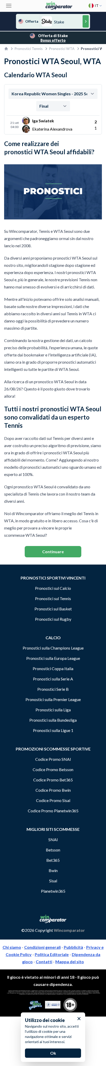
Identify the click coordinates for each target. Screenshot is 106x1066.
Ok (53, 1053)
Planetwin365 (53, 891)
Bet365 (53, 860)
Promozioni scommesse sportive (53, 748)
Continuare (53, 551)
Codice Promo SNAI (53, 759)
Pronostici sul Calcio (53, 588)
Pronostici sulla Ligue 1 (53, 730)
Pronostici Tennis (28, 48)
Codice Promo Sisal (53, 800)
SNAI (53, 839)
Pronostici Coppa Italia (53, 668)
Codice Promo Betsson (53, 769)
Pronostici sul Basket (53, 608)
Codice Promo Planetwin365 (53, 810)
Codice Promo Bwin (53, 790)
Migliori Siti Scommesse (53, 829)
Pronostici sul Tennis (53, 598)
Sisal (53, 880)
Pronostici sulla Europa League (53, 658)
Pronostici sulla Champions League (53, 647)
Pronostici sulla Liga (53, 709)
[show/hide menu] (8, 5)
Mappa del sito (69, 961)
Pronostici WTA (62, 48)
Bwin (53, 870)
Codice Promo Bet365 (53, 779)
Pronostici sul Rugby (53, 619)
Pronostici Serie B (53, 689)
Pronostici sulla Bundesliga (53, 720)
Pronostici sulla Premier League (53, 699)
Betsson (53, 849)
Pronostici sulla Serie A (53, 678)
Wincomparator (69, 930)
